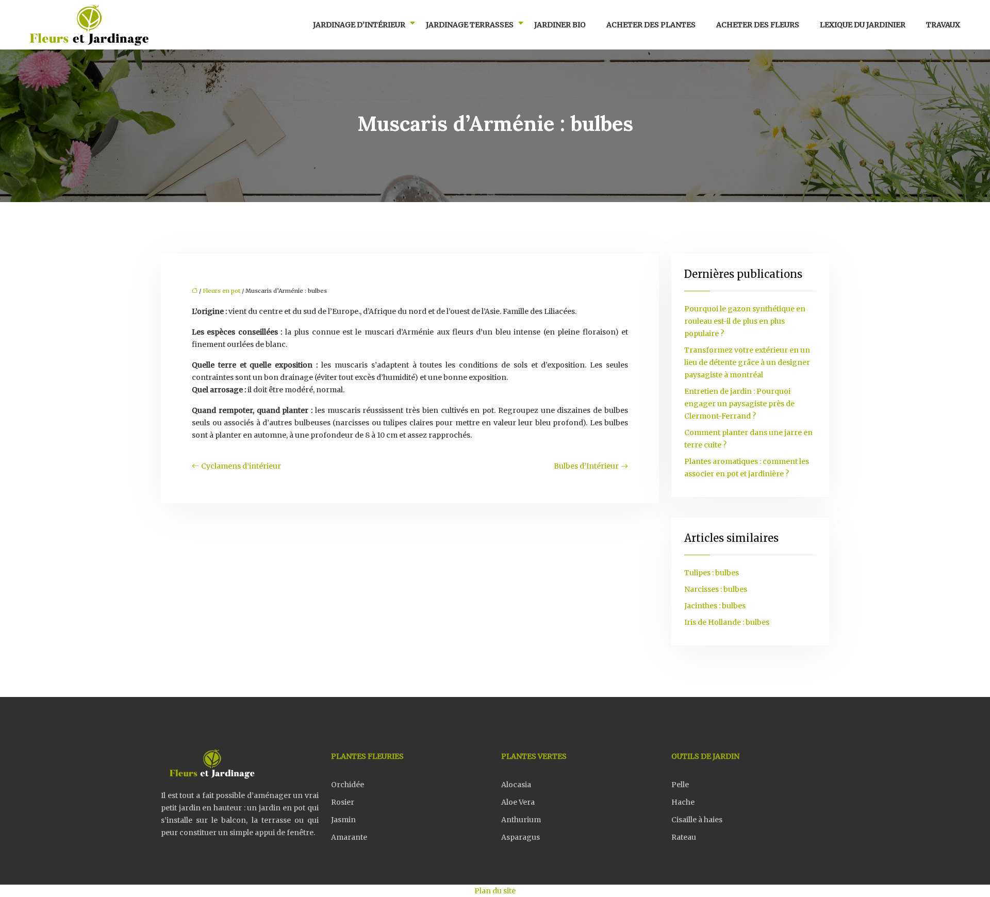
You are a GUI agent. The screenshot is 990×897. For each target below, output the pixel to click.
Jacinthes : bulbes (715, 605)
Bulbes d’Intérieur (586, 466)
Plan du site (495, 890)
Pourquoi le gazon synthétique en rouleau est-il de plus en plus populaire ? (744, 321)
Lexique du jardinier (862, 24)
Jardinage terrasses (470, 24)
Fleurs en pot (221, 290)
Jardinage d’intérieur (359, 24)
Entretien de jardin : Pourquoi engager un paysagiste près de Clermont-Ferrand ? (739, 404)
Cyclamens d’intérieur (241, 466)
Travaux (943, 24)
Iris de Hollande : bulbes (726, 622)
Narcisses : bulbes (715, 589)
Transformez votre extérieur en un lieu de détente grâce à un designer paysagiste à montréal (747, 362)
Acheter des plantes (651, 24)
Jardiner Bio (560, 24)
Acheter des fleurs (757, 24)
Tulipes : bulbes (711, 572)
